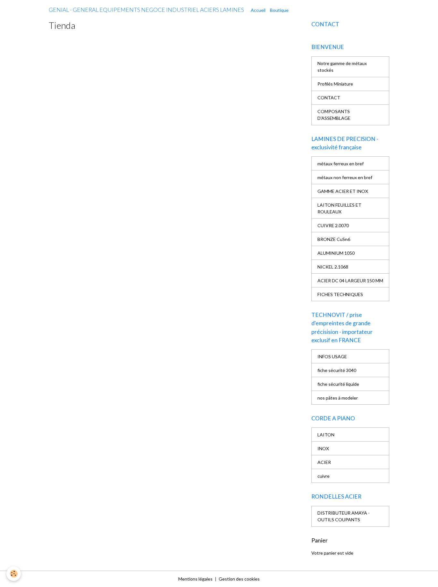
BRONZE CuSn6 (333, 239)
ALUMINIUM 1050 (336, 253)
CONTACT (328, 97)
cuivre (323, 476)
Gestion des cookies (239, 579)
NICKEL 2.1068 (332, 266)
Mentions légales (195, 579)
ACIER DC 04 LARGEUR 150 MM (350, 280)
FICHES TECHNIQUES (340, 294)
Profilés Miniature (335, 84)
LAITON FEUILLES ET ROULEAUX (339, 208)
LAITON (325, 434)
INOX (323, 448)
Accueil (258, 10)
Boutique (279, 10)
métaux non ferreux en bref (344, 177)
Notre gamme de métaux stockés (342, 67)
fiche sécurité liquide (338, 384)
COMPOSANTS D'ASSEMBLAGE (333, 115)
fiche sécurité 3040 (336, 370)
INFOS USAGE (332, 356)
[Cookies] (13, 573)
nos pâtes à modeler (337, 398)
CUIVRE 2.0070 (333, 225)
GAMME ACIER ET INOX (342, 191)
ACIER (324, 462)
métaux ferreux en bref (340, 163)
